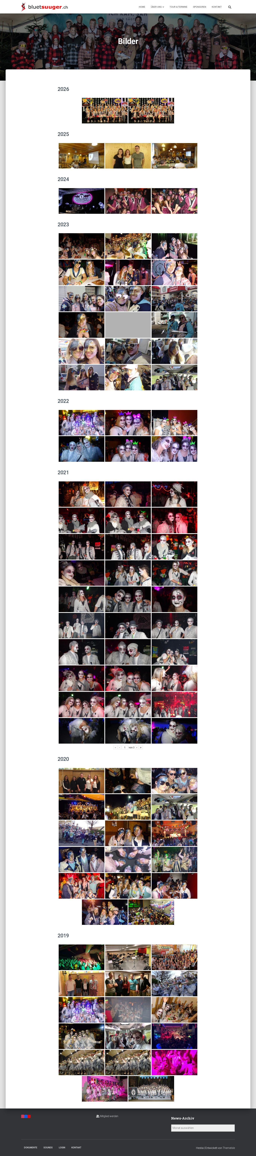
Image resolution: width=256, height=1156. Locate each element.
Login (62, 1147)
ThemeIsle (229, 1147)
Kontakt (217, 7)
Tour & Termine (178, 7)
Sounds (48, 1147)
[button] (163, 7)
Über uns (156, 7)
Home (142, 7)
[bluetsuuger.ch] (44, 6)
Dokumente (30, 1147)
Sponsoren (199, 7)
